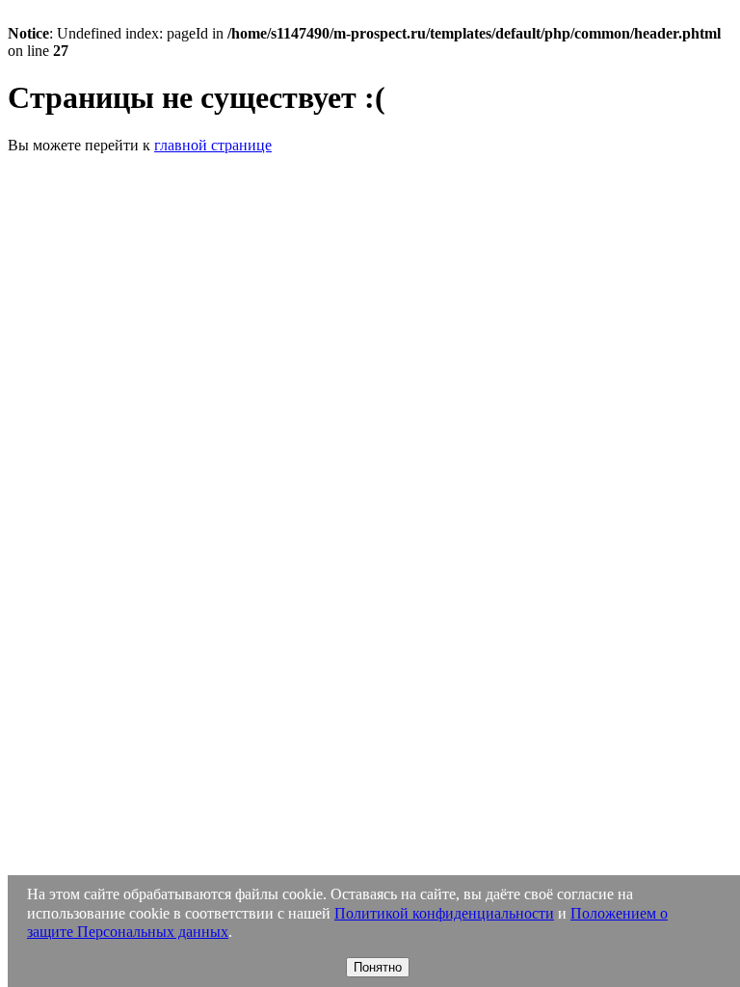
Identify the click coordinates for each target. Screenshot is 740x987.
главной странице (213, 145)
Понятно (378, 967)
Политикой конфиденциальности (444, 913)
